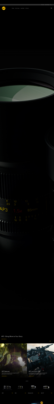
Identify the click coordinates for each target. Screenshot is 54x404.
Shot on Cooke (17, 8)
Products (13, 8)
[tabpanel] (27, 171)
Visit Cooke (27, 8)
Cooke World (22, 8)
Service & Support (47, 4)
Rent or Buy (42, 4)
